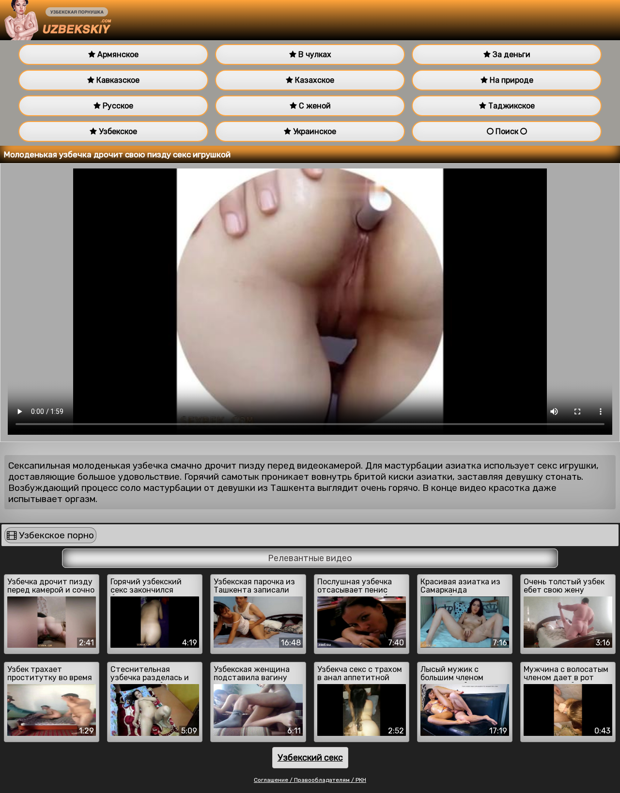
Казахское (313, 80)
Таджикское (510, 105)
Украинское (313, 131)
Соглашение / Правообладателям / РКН (310, 780)
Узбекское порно (55, 535)
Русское (117, 105)
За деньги (510, 54)
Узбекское (117, 131)
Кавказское (117, 80)
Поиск (507, 131)
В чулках (313, 54)
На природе (510, 80)
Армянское (117, 54)
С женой (314, 105)
